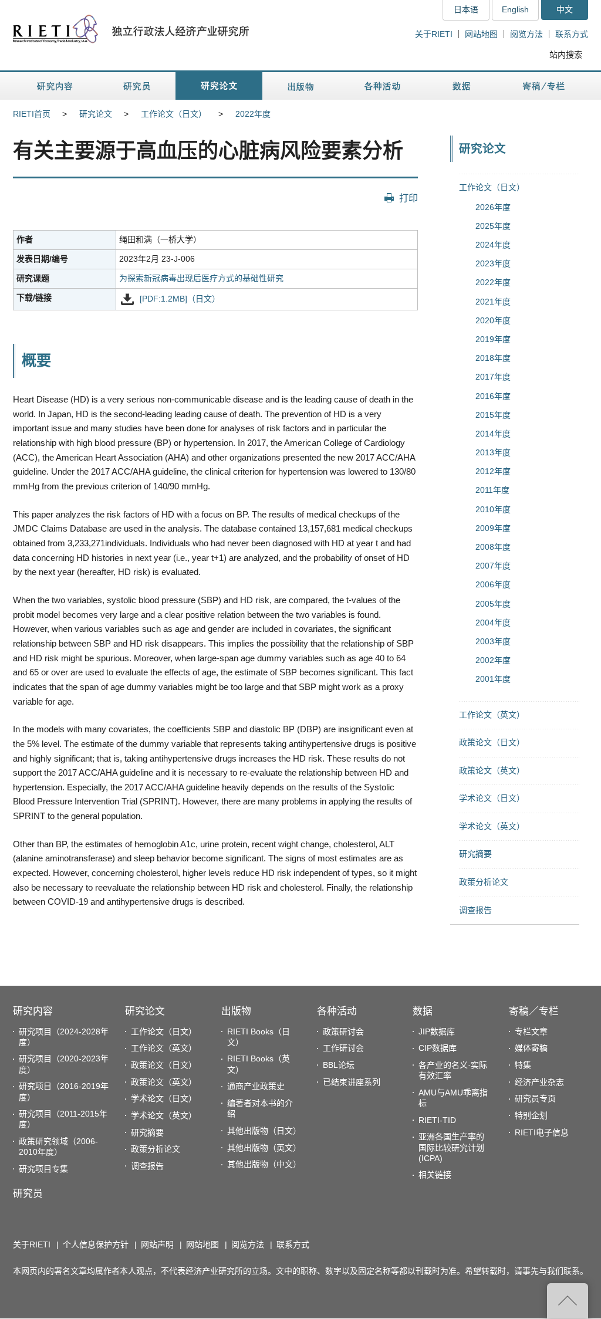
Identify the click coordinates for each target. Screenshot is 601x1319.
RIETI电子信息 (542, 1132)
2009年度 (493, 528)
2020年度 (493, 320)
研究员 (28, 1193)
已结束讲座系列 (351, 1082)
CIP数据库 (437, 1048)
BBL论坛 (338, 1065)
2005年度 (493, 603)
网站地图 (481, 34)
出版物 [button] (300, 86)
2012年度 (493, 471)
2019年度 (493, 339)
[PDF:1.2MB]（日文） (180, 298)
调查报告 (475, 910)
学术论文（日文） (492, 798)
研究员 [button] (136, 86)
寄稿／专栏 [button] (543, 86)
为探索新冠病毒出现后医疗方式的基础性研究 (201, 278)
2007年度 (493, 565)
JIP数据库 (436, 1031)
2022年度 (253, 114)
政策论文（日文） (492, 742)
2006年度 (493, 584)
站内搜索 (565, 54)
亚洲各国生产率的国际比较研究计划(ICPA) (451, 1147)
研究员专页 (535, 1098)
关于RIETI (434, 34)
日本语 (466, 9)
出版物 (236, 1011)
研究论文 (95, 114)
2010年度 (493, 509)
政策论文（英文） (492, 770)
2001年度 (493, 679)
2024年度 (493, 244)
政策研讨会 (343, 1031)
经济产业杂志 (539, 1082)
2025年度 (493, 226)
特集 (523, 1065)
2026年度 (493, 207)
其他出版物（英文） (264, 1147)
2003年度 (493, 641)
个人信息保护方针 (96, 1244)
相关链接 (434, 1174)
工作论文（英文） (492, 714)
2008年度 (493, 547)
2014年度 (493, 433)
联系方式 (571, 34)
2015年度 (493, 415)
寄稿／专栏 (534, 1011)
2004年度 (493, 622)
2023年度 (493, 263)
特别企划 (531, 1115)
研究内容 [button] (55, 86)
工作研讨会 (343, 1048)
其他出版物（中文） (264, 1164)
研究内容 (33, 1011)
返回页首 (567, 1300)
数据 (423, 1011)
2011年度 (492, 490)
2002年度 (493, 660)
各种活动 (337, 1011)
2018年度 (493, 358)
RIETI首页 (31, 114)
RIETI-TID (437, 1120)
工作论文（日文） (174, 114)
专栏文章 (531, 1031)
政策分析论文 (483, 882)
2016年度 (493, 396)
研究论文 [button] (218, 86)
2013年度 (493, 452)
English (515, 9)
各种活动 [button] (382, 86)
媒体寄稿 (531, 1048)
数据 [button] (462, 86)
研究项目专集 (43, 1168)
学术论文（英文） (492, 826)
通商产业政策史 (256, 1086)
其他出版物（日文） (264, 1130)
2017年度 (493, 376)
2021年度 (493, 301)
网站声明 (157, 1244)
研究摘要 (475, 853)
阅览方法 (526, 34)
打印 (408, 197)
